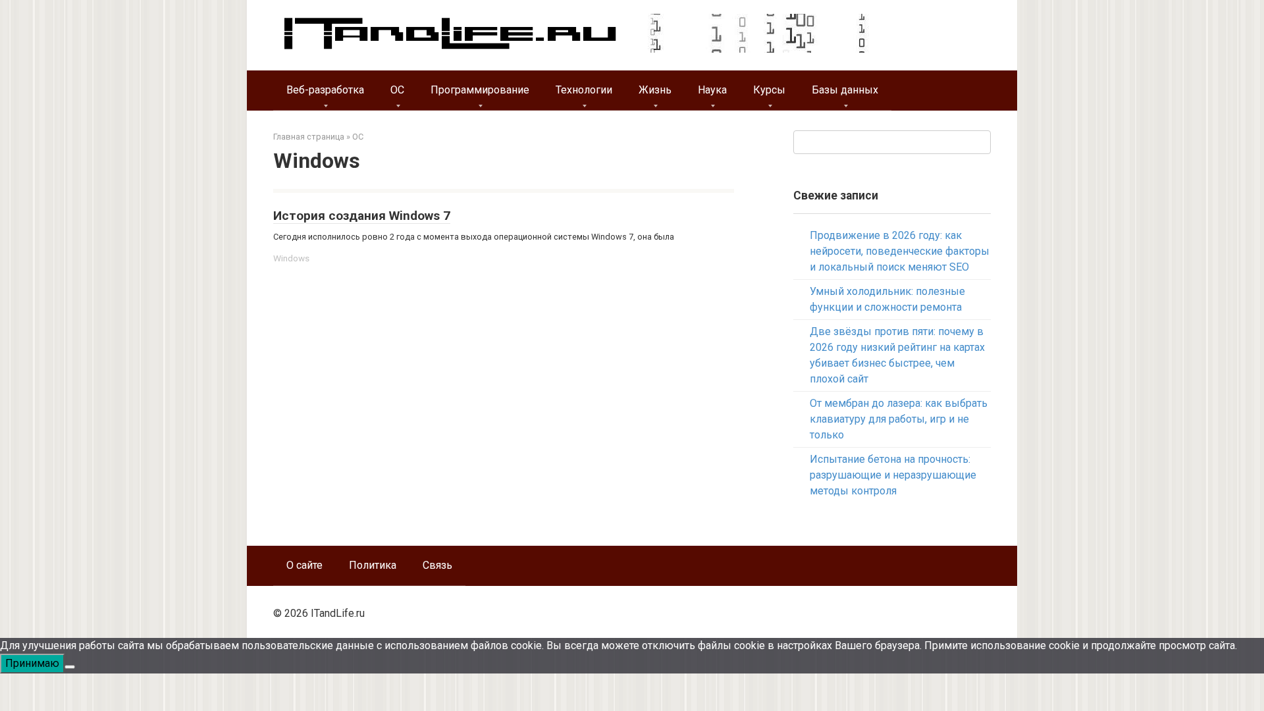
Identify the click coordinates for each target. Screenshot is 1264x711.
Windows (291, 258)
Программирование (480, 90)
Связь (437, 565)
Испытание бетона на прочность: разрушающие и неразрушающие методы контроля (893, 475)
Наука (712, 90)
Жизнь (655, 90)
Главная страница (308, 137)
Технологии (584, 90)
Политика (372, 565)
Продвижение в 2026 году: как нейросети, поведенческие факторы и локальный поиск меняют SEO (899, 251)
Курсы (769, 90)
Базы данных (845, 90)
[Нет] (70, 667)
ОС (397, 90)
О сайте (304, 565)
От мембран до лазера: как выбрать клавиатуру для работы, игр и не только (899, 419)
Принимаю (32, 663)
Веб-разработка (325, 90)
